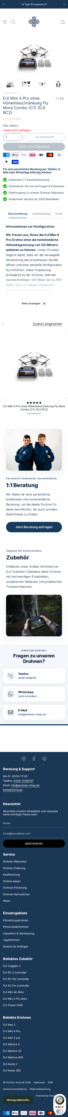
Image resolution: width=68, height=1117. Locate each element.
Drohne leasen (12, 881)
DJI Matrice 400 (13, 1057)
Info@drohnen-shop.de (25, 785)
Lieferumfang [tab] (41, 213)
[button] (13, 22)
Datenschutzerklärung (15, 1089)
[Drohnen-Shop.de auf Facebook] (34, 758)
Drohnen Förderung (15, 887)
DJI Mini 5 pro (11, 1037)
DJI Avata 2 (10, 1064)
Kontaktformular (13, 789)
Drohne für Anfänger (15, 946)
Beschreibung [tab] (17, 213)
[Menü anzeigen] (5, 22)
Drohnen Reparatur (14, 861)
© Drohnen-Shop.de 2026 (17, 1082)
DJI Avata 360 (12, 1070)
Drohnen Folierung (14, 868)
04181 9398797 (24, 780)
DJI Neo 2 (9, 1024)
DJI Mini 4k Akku (13, 992)
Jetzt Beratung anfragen (34, 527)
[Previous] (3, 4)
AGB (50, 1082)
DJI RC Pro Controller (16, 985)
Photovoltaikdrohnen (16, 926)
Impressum (39, 1082)
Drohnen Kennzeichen (16, 894)
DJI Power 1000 (13, 1005)
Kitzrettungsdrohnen (15, 920)
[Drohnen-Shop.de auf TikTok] (44, 758)
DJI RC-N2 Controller (16, 979)
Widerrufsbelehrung (40, 1089)
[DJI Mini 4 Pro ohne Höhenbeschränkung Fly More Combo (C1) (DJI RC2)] (34, 364)
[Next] (64, 4)
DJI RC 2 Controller (14, 972)
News (6, 900)
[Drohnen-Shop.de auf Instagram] (23, 758)
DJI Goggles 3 (12, 965)
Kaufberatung (11, 874)
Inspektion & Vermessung (18, 933)
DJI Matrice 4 (11, 1044)
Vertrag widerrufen (18, 1099)
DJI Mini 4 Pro (11, 1031)
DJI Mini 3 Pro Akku (15, 998)
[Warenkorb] (62, 22)
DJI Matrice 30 (12, 1050)
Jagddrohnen (11, 939)
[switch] (59, 1111)
